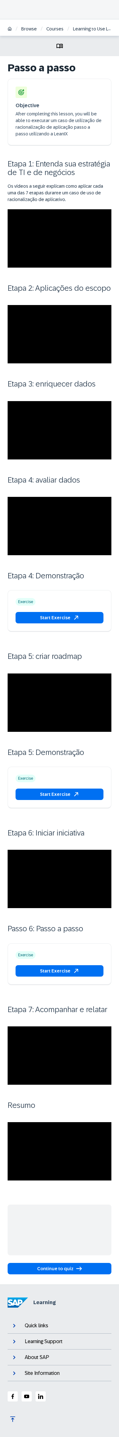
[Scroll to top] (13, 1419)
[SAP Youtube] (27, 1396)
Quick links (36, 1325)
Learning (44, 1302)
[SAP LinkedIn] (41, 1396)
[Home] (10, 29)
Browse (29, 28)
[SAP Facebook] (13, 1396)
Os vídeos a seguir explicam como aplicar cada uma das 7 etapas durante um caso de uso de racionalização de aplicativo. (55, 193)
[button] (59, 617)
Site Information (42, 1373)
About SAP (37, 1357)
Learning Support (44, 1341)
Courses (54, 28)
